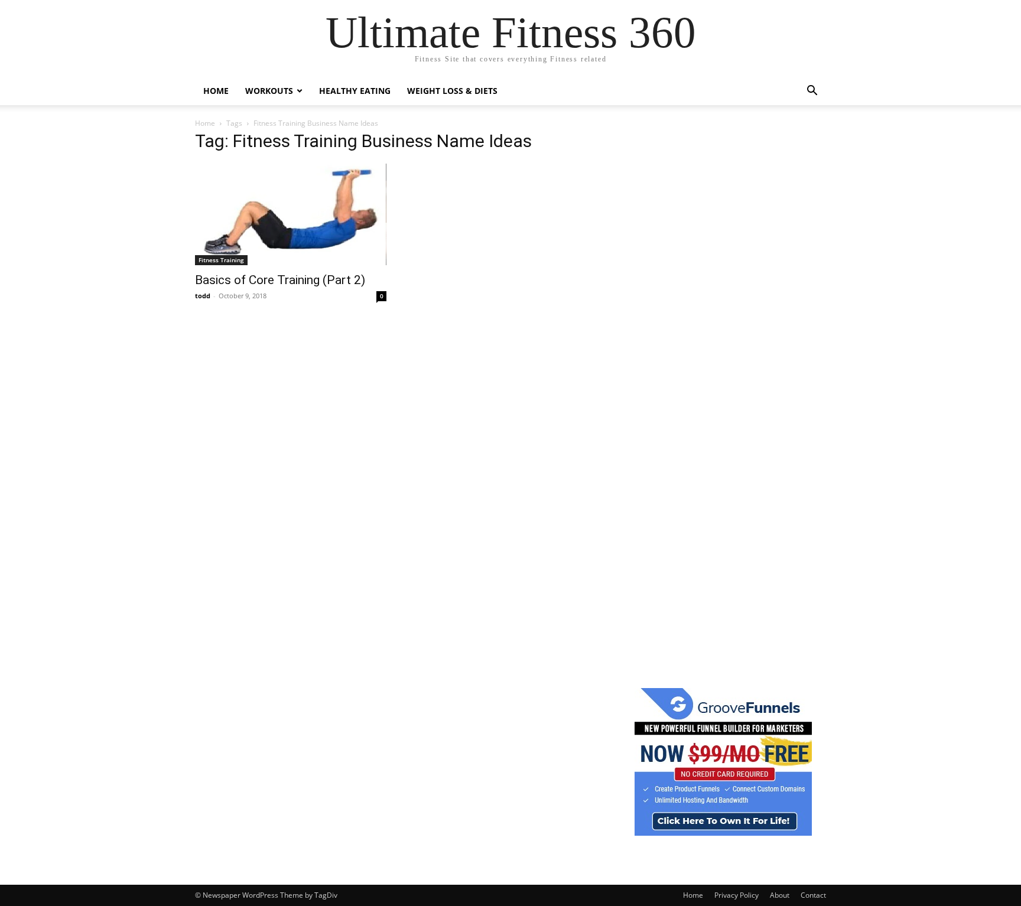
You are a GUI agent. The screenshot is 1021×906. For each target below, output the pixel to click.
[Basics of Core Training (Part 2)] (290, 214)
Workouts (269, 90)
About (779, 895)
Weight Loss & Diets (452, 90)
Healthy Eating (355, 90)
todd (202, 295)
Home (216, 90)
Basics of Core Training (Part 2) (280, 280)
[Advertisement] (723, 312)
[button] (812, 91)
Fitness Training (221, 260)
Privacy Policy (736, 895)
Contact (813, 895)
